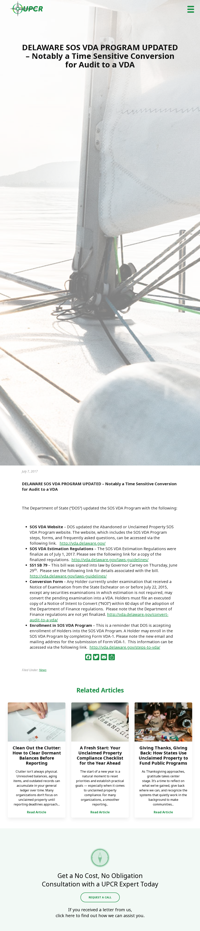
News (42, 670)
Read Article (36, 812)
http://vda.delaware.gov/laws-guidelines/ (109, 559)
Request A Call (100, 897)
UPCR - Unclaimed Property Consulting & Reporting (26, 9)
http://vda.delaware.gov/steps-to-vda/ (124, 647)
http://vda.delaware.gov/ (82, 543)
